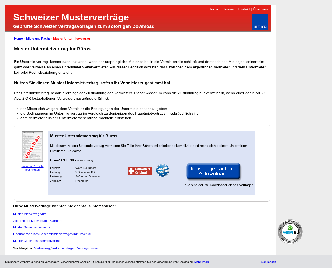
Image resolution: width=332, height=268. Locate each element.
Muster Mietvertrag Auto (29, 214)
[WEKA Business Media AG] (260, 29)
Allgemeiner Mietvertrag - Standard (38, 221)
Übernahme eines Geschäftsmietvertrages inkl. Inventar (52, 234)
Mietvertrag (42, 248)
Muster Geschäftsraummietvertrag (37, 241)
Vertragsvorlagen (63, 248)
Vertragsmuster (87, 248)
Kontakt (243, 9)
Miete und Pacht (38, 38)
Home (213, 9)
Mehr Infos (201, 261)
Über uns (260, 9)
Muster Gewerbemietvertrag (32, 227)
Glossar (228, 9)
